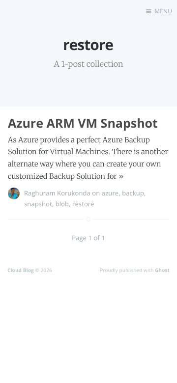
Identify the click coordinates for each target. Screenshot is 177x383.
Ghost (162, 270)
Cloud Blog (20, 270)
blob (62, 203)
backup (133, 193)
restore (83, 203)
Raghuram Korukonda (57, 193)
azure (110, 193)
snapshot (38, 203)
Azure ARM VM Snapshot (83, 123)
